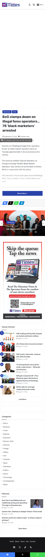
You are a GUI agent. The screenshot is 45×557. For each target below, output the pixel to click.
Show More (22, 193)
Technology (7, 477)
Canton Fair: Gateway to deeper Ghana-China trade (22, 511)
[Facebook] (4, 203)
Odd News (7, 466)
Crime (5, 430)
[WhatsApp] (15, 203)
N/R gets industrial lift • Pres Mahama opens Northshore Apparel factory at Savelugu (27, 378)
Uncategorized (8, 481)
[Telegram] (21, 203)
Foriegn (6, 448)
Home (12, 541)
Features (6, 445)
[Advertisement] (22, 34)
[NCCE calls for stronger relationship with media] (8, 390)
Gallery (5, 452)
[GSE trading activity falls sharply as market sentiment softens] (8, 336)
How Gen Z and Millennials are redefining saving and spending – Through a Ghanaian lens (15, 502)
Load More (22, 399)
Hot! (14, 112)
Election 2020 (8, 441)
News (5, 463)
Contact (32, 541)
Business (7, 112)
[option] (22, 223)
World (5, 484)
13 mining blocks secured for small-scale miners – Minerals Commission (28, 367)
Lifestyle (6, 459)
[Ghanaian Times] (11, 4)
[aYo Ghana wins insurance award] (8, 347)
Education (7, 438)
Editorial (6, 434)
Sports (5, 474)
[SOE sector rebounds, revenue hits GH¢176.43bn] (8, 357)
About (17, 541)
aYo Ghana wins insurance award (20, 229)
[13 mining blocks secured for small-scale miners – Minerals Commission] (8, 367)
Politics (6, 470)
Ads (27, 541)
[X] (10, 203)
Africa (5, 423)
